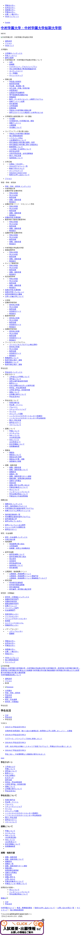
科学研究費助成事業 (16, 585)
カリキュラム (14, 433)
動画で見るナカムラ (16, 168)
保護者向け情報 (15, 461)
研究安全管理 (14, 151)
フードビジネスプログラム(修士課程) (23, 344)
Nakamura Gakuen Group (18, 173)
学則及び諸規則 (15, 81)
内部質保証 (13, 90)
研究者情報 (13, 104)
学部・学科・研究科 (12, 693)
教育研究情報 (14, 84)
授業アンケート (15, 123)
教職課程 (12, 97)
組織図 (11, 64)
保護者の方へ (10, 10)
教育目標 (12, 197)
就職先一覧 (13, 474)
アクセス (8, 43)
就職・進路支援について (18, 470)
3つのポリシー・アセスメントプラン (23, 66)
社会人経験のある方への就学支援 (22, 385)
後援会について (15, 455)
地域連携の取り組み (16, 544)
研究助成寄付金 (15, 563)
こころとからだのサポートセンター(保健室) (25, 416)
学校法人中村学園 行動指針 (19, 133)
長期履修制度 (14, 446)
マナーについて (15, 425)
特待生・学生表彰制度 (17, 388)
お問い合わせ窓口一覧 (65, 908)
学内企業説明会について (18, 494)
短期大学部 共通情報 (13, 290)
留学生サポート (15, 422)
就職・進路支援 (15, 200)
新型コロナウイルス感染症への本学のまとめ (26, 112)
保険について (14, 392)
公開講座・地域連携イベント (20, 574)
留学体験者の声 (11, 519)
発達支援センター (12, 614)
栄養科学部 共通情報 (13, 217)
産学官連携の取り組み (17, 556)
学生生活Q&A (14, 396)
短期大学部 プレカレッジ (14, 292)
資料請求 (8, 41)
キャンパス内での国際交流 (15, 527)
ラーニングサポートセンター (16, 618)
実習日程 (12, 483)
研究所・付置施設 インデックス (17, 597)
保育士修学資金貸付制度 (18, 381)
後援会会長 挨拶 (15, 457)
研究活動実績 (14, 587)
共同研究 (12, 561)
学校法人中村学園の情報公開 (20, 110)
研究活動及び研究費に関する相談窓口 (23, 144)
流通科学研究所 (11, 601)
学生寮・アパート (16, 405)
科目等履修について (16, 444)
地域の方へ (9, 654)
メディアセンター (16, 631)
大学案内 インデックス (13, 53)
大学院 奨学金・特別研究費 (19, 390)
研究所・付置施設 (12, 702)
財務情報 (12, 108)
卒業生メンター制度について (16, 883)
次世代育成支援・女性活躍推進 (21, 153)
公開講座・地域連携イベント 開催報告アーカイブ (28, 578)
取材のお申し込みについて (19, 175)
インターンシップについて (19, 492)
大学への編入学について (14, 296)
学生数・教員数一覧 (16, 86)
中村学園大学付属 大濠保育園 (14, 672)
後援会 (11, 452)
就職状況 (12, 472)
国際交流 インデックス (13, 504)
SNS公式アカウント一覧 (18, 166)
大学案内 (8, 690)
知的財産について (16, 158)
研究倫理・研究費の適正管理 (20, 589)
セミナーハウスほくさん (14, 623)
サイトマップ (10, 662)
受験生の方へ (10, 5)
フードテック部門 (12, 608)
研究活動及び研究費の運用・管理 (22, 142)
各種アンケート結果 (16, 101)
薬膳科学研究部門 (12, 599)
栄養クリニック (11, 606)
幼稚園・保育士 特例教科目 (19, 548)
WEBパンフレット (12, 16)
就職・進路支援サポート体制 (20, 476)
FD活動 (12, 118)
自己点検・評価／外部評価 (19, 88)
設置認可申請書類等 (16, 92)
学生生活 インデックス (13, 372)
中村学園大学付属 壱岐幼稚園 (43, 670)
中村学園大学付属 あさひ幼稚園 (20, 670)
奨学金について (15, 379)
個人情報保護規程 (16, 136)
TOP (6, 715)
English (7, 22)
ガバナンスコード (16, 71)
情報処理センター (12, 625)
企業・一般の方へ (12, 14)
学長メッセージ (11, 55)
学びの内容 (13, 195)
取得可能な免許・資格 (13, 360)
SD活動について (15, 127)
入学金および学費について (19, 377)
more (2, 758)
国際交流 (8, 697)
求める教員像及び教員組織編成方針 (22, 69)
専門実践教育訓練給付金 (18, 95)
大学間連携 (13, 106)
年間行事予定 (14, 403)
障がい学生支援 (15, 156)
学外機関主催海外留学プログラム (17, 517)
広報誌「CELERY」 (16, 164)
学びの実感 (13, 307)
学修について (14, 431)
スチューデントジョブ (17, 409)
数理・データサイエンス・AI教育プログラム (26, 99)
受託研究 (12, 559)
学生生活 (8, 695)
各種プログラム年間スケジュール (17, 510)
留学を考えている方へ (13, 521)
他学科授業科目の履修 (13, 294)
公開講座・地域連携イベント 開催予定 (23, 576)
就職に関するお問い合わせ (19, 485)
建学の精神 (9, 58)
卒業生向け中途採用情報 (18, 496)
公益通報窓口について (17, 140)
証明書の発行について (17, 394)
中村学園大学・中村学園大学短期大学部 (31, 28)
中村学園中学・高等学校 (55, 668)
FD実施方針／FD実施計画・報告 (21, 121)
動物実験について (16, 147)
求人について (14, 489)
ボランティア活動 (16, 414)
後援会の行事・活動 (16, 459)
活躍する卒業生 (15, 481)
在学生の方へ (10, 8)
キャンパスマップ (16, 75)
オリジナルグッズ (16, 171)
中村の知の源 (10, 539)
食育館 (7, 621)
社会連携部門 (10, 610)
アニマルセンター (12, 616)
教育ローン (13, 383)
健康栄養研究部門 (12, 604)
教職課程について (12, 358)
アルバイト (13, 407)
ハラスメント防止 (16, 138)
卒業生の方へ (10, 12)
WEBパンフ (9, 45)
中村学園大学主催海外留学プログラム (19, 508)
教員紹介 (12, 202)
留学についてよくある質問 (15, 525)
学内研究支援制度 (16, 582)
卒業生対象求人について (18, 487)
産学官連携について (16, 554)
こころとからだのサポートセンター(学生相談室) (27, 418)
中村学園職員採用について (11, 675)
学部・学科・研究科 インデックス (18, 186)
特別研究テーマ (15, 311)
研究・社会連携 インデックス (16, 537)
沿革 (11, 62)
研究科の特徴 (14, 305)
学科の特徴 (13, 193)
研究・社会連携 (11, 699)
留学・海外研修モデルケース (16, 506)
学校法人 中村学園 (8, 668)
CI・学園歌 (13, 73)
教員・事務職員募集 (24, 908)
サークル (12, 411)
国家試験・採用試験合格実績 (20, 478)
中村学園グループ (7, 908)
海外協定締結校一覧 (12, 514)
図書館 (11, 633)
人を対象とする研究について (20, 149)
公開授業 (12, 125)
